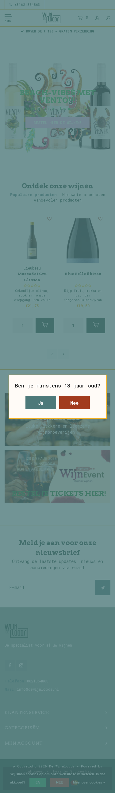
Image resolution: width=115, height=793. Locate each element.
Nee (74, 403)
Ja (41, 403)
